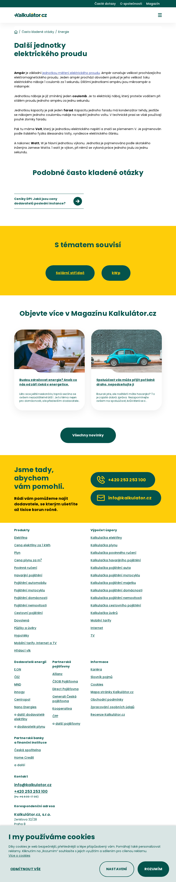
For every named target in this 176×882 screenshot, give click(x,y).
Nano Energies (25, 707)
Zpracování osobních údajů (112, 707)
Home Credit (24, 757)
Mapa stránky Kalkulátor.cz (112, 692)
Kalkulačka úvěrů (104, 613)
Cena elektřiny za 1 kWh (32, 545)
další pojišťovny (67, 723)
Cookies (97, 684)
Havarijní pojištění (28, 575)
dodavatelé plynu (31, 726)
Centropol (22, 699)
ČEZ (17, 677)
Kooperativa (62, 708)
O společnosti (131, 4)
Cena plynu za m (28, 560)
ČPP (55, 716)
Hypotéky (21, 635)
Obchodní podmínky (107, 699)
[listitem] (49, 201)
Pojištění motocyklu (29, 590)
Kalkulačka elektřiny (106, 537)
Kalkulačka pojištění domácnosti (116, 590)
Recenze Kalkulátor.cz (108, 714)
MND (17, 684)
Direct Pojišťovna (65, 689)
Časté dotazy (105, 4)
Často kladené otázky (38, 32)
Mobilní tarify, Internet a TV (35, 643)
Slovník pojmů (101, 677)
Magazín (153, 4)
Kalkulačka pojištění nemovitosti (116, 598)
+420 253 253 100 (31, 791)
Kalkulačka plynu (104, 545)
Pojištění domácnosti (30, 598)
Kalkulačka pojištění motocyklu (115, 575)
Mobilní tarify (101, 620)
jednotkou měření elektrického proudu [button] (71, 73)
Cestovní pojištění (28, 613)
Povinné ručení (25, 568)
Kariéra (96, 669)
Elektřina (20, 537)
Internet (97, 628)
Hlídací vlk (22, 650)
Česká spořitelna (27, 750)
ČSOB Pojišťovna (65, 681)
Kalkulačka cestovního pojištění (116, 605)
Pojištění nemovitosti (30, 605)
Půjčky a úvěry (25, 628)
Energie (63, 32)
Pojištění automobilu (30, 583)
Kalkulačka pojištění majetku (113, 583)
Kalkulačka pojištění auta (111, 568)
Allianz (57, 674)
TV (93, 635)
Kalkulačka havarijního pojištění (116, 560)
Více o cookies (19, 855)
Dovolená (21, 620)
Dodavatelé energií (30, 662)
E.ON (17, 669)
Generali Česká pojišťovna (64, 698)
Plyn (17, 553)
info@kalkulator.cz (33, 784)
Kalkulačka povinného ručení (113, 553)
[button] (160, 15)
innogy (19, 692)
